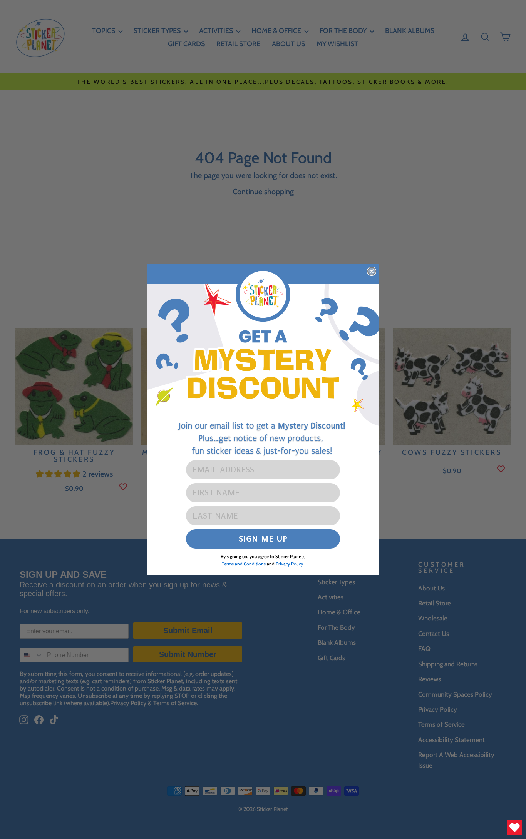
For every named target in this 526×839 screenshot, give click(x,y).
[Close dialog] (371, 271)
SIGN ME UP (263, 539)
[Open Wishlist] (514, 827)
